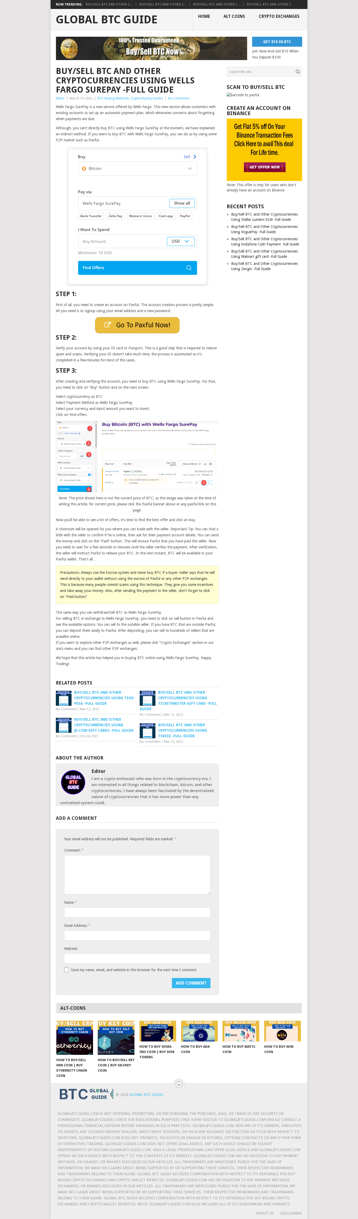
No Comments (178, 98)
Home (204, 16)
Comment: (73, 850)
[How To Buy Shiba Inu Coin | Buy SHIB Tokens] (157, 1031)
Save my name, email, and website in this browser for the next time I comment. (134, 970)
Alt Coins (234, 16)
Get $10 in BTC (277, 42)
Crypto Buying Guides (147, 98)
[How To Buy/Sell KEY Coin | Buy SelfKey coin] (116, 1038)
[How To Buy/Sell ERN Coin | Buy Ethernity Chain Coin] (74, 1038)
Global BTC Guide (107, 19)
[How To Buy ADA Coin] (199, 1031)
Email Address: (77, 925)
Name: (70, 902)
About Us (265, 1213)
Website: (71, 949)
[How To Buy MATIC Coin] (241, 1031)
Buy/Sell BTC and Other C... (109, 4)
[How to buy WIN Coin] (282, 1031)
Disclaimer (291, 1213)
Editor (60, 98)
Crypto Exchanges (279, 16)
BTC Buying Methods (113, 98)
